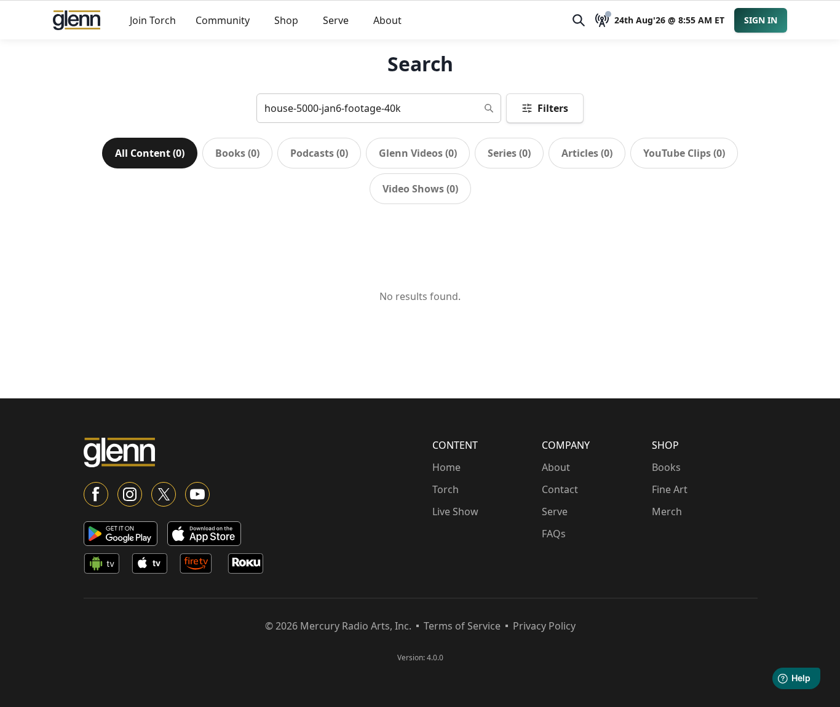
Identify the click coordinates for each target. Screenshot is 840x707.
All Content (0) (149, 153)
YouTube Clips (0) (684, 153)
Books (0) (237, 153)
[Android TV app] (105, 565)
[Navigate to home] (76, 20)
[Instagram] (129, 494)
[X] (163, 494)
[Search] (579, 20)
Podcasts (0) (319, 153)
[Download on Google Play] (120, 533)
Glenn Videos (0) (418, 153)
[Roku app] (249, 565)
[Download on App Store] (204, 533)
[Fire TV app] (201, 565)
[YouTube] (197, 494)
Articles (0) (586, 153)
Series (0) (509, 153)
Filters (552, 108)
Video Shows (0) (420, 189)
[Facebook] (96, 494)
